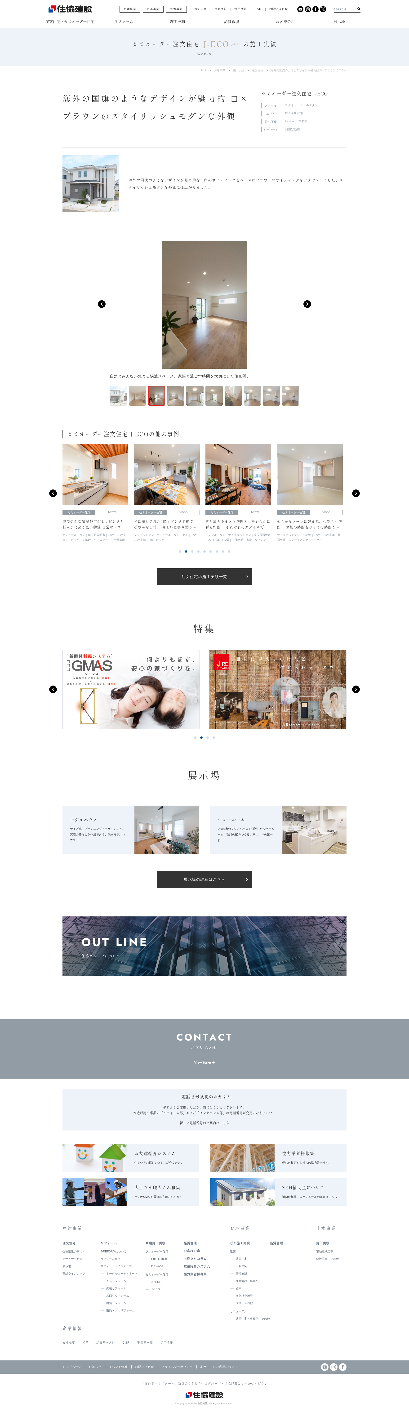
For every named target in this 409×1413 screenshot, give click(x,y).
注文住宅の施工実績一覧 (204, 577)
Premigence (159, 1258)
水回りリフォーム (117, 1295)
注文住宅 (257, 70)
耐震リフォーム (116, 1303)
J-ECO (155, 1289)
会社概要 (68, 1342)
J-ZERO (156, 1282)
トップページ (71, 1366)
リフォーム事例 (110, 1258)
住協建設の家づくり (75, 1251)
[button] (102, 304)
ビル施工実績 (240, 1243)
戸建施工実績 (155, 1243)
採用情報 (240, 9)
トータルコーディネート (122, 1273)
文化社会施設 (244, 1295)
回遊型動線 (292, 129)
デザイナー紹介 (72, 1258)
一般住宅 (241, 1266)
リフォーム (109, 1243)
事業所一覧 (145, 1342)
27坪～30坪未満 (296, 121)
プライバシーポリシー (177, 1366)
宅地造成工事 (324, 1251)
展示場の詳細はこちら (204, 879)
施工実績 (238, 70)
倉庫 (238, 1288)
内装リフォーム (116, 1288)
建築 (233, 1251)
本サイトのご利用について (219, 1366)
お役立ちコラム (195, 1258)
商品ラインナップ (73, 1273)
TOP (203, 70)
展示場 (66, 1266)
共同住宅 (241, 1258)
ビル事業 (153, 9)
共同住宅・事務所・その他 (253, 1318)
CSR (258, 9)
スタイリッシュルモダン (301, 105)
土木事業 (176, 9)
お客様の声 (192, 1250)
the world (157, 1266)
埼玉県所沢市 (294, 113)
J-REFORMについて (114, 1251)
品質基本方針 (105, 1342)
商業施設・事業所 (247, 1281)
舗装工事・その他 (327, 1258)
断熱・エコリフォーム (120, 1310)
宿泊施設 (241, 1273)
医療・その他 (244, 1303)
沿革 (86, 1342)
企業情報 (220, 9)
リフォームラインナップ (116, 1266)
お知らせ (200, 9)
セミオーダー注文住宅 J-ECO (294, 93)
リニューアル (238, 1311)
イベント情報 (118, 1366)
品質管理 (190, 1243)
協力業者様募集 (195, 1274)
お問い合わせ (278, 9)
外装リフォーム (116, 1281)
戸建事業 (130, 9)
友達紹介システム (197, 1266)
